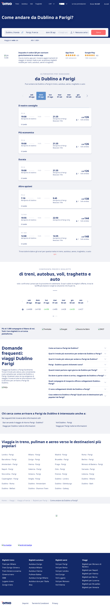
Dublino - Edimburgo (63, 483)
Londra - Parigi (8, 454)
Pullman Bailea (35, 574)
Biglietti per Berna (89, 577)
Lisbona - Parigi (88, 474)
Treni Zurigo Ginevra (11, 567)
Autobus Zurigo (35, 564)
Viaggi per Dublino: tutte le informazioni (19, 426)
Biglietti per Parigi (40, 500)
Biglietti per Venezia (90, 587)
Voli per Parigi (61, 564)
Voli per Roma (61, 567)
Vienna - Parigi (34, 464)
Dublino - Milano (88, 479)
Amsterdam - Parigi (9, 464)
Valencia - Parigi (34, 469)
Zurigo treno (7, 585)
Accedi (106, 4)
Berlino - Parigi (88, 459)
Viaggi (12, 500)
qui (54, 254)
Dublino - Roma (8, 483)
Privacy (55, 603)
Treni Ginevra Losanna (11, 571)
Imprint (25, 603)
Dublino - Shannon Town (38, 488)
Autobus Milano (35, 567)
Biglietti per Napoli (90, 570)
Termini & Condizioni (40, 603)
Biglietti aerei (61, 560)
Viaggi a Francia (23, 500)
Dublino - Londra (62, 479)
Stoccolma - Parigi (9, 474)
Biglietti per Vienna (90, 573)
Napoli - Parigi (7, 469)
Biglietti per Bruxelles (91, 584)
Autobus (25, 4)
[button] (51, 32)
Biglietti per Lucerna (90, 580)
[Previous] (22, 301)
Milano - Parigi (34, 454)
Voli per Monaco (62, 581)
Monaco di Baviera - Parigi (92, 464)
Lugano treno (8, 581)
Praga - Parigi (60, 464)
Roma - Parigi (87, 454)
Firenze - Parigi (61, 474)
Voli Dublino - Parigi (64, 422)
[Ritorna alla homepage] (8, 4)
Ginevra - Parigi (34, 474)
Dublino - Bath (87, 483)
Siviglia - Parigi (34, 479)
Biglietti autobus (36, 560)
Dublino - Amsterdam (37, 483)
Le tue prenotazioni (79, 4)
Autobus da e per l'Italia (39, 581)
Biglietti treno (8, 560)
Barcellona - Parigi (9, 459)
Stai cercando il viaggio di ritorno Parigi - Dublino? (23, 422)
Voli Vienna (60, 585)
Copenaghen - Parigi (10, 479)
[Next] (87, 96)
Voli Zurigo (60, 574)
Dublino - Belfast (8, 488)
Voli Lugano (60, 578)
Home (4, 500)
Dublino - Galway (62, 488)
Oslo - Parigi (60, 469)
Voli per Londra (62, 571)
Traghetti (38, 4)
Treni (17, 4)
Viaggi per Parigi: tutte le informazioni (71, 426)
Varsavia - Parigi (88, 469)
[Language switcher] (63, 4)
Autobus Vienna (35, 571)
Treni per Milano (9, 564)
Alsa (30, 585)
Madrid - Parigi (61, 454)
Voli (31, 4)
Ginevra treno (8, 574)
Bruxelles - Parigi (62, 459)
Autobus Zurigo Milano (38, 578)
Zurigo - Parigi (34, 459)
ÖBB (4, 578)
